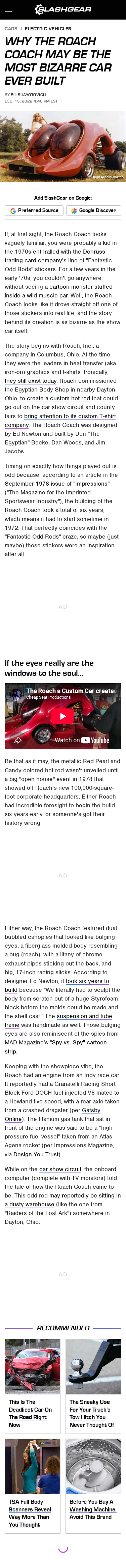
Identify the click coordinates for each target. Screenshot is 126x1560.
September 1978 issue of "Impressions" (57, 483)
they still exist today (30, 380)
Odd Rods (45, 536)
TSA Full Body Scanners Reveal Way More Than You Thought (30, 1513)
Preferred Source (38, 210)
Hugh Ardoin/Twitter (107, 177)
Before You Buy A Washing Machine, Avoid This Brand (93, 1509)
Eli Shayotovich (28, 94)
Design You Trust (35, 1154)
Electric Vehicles (48, 29)
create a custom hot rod (58, 398)
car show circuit (60, 1169)
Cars (11, 29)
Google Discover (97, 210)
